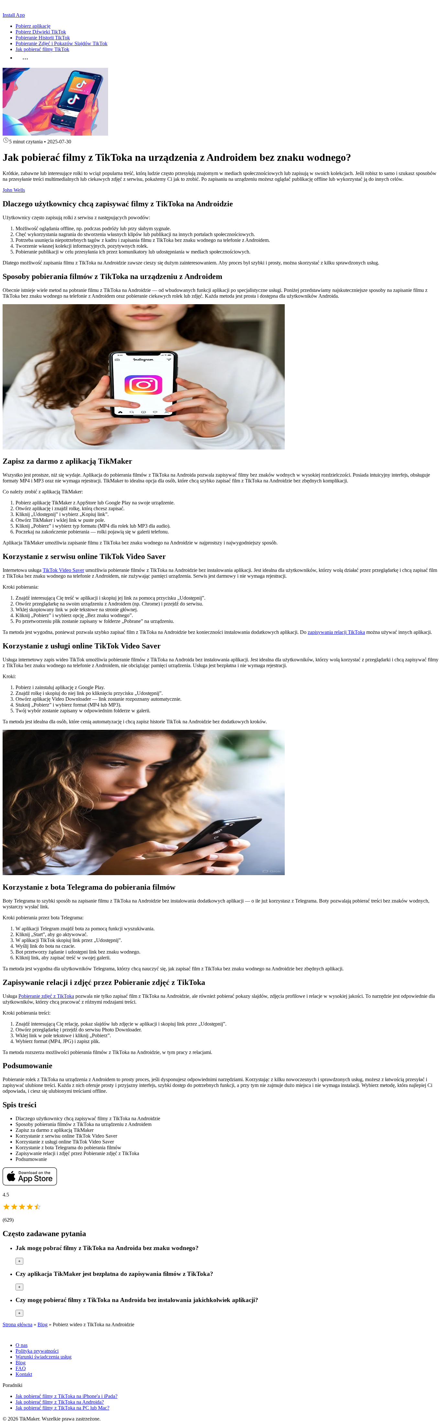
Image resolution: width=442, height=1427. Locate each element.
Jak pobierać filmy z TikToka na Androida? (60, 1402)
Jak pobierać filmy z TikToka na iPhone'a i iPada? (66, 1396)
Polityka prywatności (37, 1351)
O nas (22, 1345)
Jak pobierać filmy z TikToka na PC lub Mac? (62, 1408)
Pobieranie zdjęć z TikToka (46, 996)
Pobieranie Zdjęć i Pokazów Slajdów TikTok (61, 43)
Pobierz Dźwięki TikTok (41, 32)
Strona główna (17, 1324)
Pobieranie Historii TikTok (43, 37)
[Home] (25, 9)
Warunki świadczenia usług (44, 1357)
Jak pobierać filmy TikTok (42, 49)
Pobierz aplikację (33, 26)
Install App (14, 15)
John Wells (14, 190)
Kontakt (24, 1374)
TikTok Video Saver (63, 570)
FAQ (21, 1368)
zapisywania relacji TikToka (336, 632)
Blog (43, 1324)
